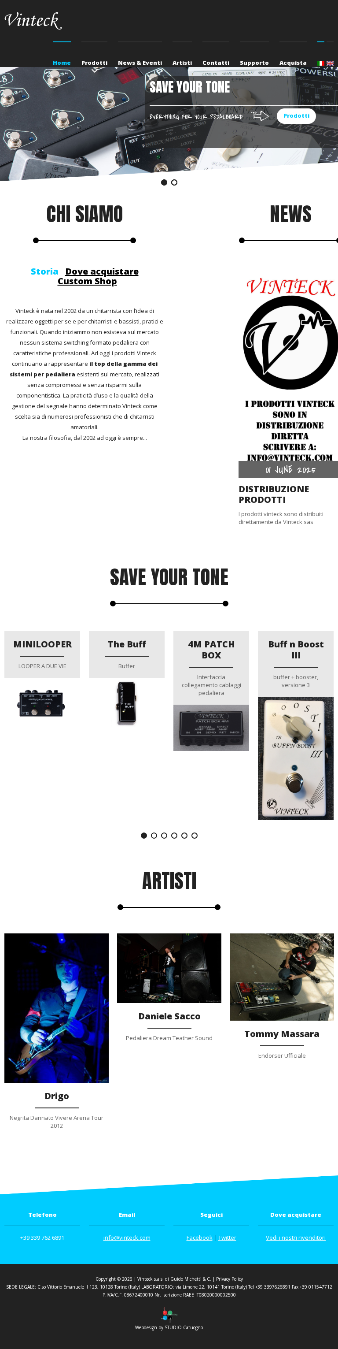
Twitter (227, 1237)
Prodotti (94, 63)
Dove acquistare (102, 271)
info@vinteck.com (127, 1237)
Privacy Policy (229, 1279)
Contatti (215, 63)
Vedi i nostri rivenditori (296, 1237)
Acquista (293, 63)
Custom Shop (87, 281)
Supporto (254, 63)
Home (62, 63)
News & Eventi (140, 63)
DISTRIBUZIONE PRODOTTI (274, 494)
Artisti (182, 63)
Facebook (200, 1237)
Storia (45, 271)
